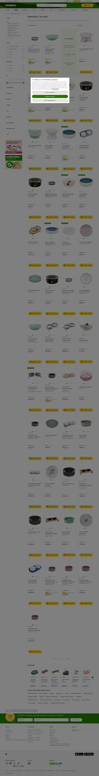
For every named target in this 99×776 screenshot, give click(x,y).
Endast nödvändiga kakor (50, 100)
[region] (50, 90)
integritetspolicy (55, 89)
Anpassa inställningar (50, 92)
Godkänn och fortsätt (50, 96)
